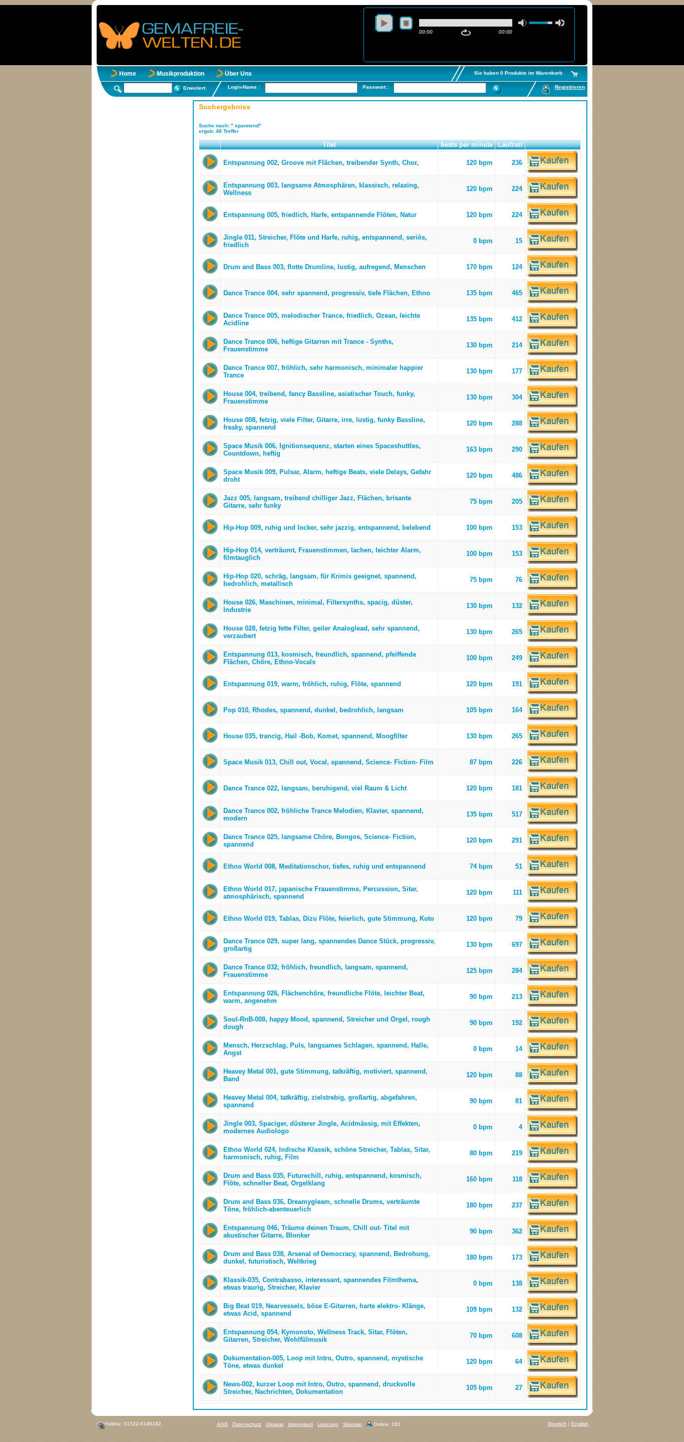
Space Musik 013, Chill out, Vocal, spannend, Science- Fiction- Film (328, 762)
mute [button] (522, 23)
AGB (222, 1424)
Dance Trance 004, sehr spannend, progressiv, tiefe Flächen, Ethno (326, 293)
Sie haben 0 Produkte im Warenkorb (518, 73)
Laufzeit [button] (510, 144)
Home (127, 73)
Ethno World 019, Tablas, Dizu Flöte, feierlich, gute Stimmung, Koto (328, 918)
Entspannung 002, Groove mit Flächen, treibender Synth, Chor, (321, 162)
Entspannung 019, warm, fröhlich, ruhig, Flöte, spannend (312, 684)
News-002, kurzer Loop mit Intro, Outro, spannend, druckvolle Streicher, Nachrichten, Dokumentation (319, 1387)
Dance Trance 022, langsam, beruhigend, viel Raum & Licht (315, 788)
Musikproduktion (180, 73)
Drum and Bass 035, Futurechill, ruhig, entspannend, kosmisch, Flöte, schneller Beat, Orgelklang (322, 1179)
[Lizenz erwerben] (552, 170)
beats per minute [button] (467, 144)
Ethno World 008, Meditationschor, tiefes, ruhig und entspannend (324, 866)
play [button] (384, 23)
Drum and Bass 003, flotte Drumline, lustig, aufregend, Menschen (324, 267)
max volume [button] (559, 23)
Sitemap (352, 1424)
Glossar (274, 1424)
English (579, 1423)
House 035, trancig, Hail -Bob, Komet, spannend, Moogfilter (315, 736)
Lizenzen (327, 1424)
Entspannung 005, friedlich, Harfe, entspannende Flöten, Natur (320, 215)
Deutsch (557, 1423)
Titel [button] (329, 144)
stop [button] (406, 23)
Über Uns (238, 73)
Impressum (300, 1424)
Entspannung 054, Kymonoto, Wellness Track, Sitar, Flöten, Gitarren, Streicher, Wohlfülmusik (315, 1335)
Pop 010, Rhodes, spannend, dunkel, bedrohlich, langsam (313, 710)
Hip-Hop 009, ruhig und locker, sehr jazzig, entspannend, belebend (327, 527)
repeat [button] (466, 32)
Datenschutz (246, 1424)
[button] (210, 145)
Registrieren (570, 87)
